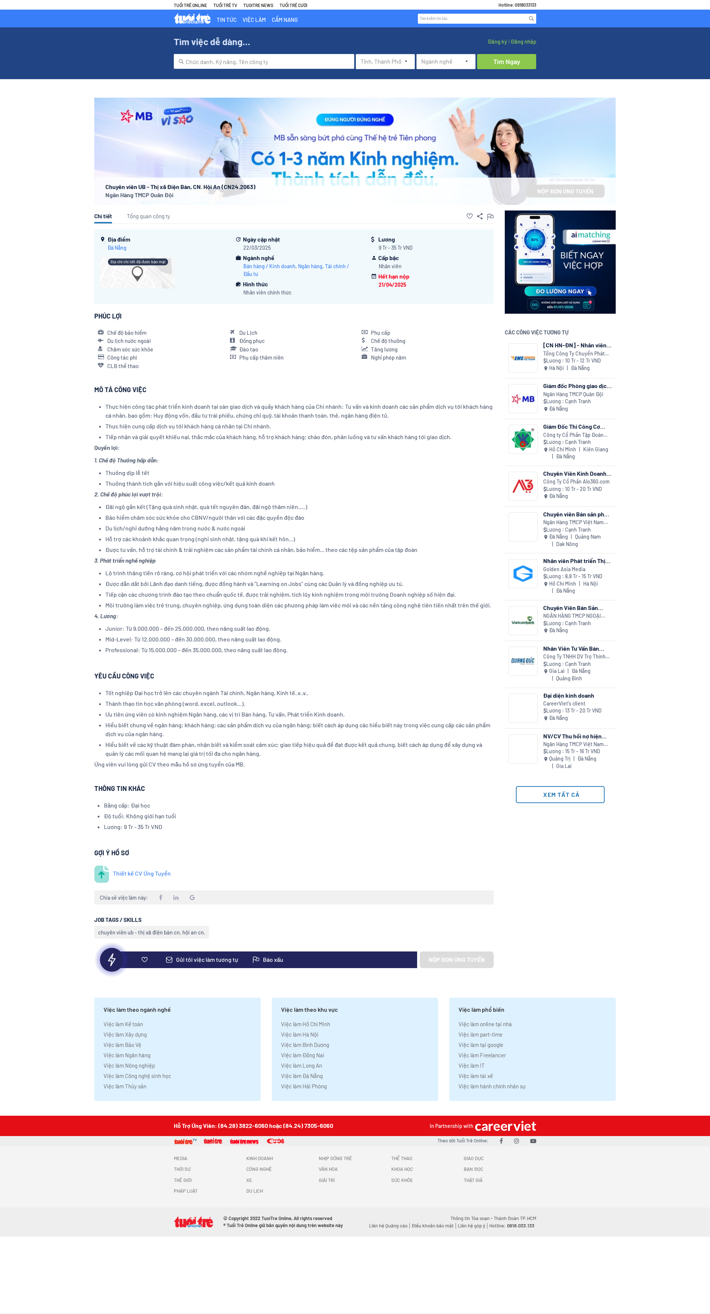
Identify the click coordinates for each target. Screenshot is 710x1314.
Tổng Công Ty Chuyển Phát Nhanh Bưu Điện (574, 353)
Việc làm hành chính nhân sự (492, 1086)
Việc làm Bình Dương (305, 1044)
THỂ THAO (401, 1158)
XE (249, 1180)
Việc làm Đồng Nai (302, 1055)
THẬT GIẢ (473, 1180)
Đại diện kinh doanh (568, 695)
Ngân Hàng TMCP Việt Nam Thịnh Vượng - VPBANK (573, 522)
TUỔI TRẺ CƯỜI (293, 5)
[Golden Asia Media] (523, 573)
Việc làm (254, 19)
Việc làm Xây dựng (125, 1034)
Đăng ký (497, 41)
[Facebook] (501, 1140)
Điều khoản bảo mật (433, 1226)
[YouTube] (533, 1140)
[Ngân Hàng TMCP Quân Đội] (523, 398)
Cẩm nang (285, 19)
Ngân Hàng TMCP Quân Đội (139, 194)
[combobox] (264, 61)
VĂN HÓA (328, 1169)
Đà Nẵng (117, 248)
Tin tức (227, 19)
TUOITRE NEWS (258, 5)
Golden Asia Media (564, 569)
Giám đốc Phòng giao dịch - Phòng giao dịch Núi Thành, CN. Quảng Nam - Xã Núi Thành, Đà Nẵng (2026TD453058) (576, 385)
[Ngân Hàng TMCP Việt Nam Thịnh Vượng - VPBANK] (523, 527)
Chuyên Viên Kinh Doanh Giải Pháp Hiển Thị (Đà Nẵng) (574, 473)
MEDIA (180, 1158)
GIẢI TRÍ (327, 1180)
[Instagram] (516, 1140)
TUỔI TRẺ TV (225, 5)
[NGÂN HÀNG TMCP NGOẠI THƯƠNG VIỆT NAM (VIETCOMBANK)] (523, 620)
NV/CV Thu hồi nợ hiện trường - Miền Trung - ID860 (572, 735)
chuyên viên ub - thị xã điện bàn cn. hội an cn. (151, 932)
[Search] (531, 18)
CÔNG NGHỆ (259, 1169)
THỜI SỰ (182, 1169)
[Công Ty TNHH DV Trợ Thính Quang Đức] (523, 661)
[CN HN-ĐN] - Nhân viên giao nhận (574, 344)
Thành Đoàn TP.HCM (515, 1218)
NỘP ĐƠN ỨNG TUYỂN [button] (565, 191)
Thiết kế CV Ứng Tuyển (142, 873)
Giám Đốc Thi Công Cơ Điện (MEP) (571, 426)
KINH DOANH (259, 1158)
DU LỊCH (254, 1191)
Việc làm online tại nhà (485, 1024)
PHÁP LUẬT (185, 1191)
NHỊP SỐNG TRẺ (335, 1158)
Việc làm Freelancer (482, 1055)
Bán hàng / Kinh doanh (269, 266)
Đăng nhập (523, 41)
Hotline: (511, 1226)
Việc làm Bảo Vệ (122, 1044)
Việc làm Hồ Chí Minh (305, 1024)
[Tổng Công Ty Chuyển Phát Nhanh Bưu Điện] (523, 358)
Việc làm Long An (301, 1065)
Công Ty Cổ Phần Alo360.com (576, 481)
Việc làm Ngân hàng (127, 1055)
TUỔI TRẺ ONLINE (190, 5)
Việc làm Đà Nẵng (302, 1075)
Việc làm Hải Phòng (304, 1086)
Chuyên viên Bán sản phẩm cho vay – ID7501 (577, 514)
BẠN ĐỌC (473, 1169)
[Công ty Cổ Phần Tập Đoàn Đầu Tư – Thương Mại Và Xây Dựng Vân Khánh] (523, 439)
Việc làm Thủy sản (125, 1086)
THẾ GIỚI (183, 1180)
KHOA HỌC (402, 1169)
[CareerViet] (504, 1125)
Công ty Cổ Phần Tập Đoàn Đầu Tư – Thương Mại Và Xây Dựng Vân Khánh (574, 435)
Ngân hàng (310, 266)
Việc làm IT (472, 1065)
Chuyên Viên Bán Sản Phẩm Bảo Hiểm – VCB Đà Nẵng (575, 607)
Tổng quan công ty (148, 216)
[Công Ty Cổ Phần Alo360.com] (523, 486)
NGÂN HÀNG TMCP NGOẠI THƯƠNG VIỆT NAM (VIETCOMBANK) (572, 616)
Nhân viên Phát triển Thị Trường (574, 560)
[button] (470, 216)
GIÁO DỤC (474, 1158)
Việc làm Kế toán (123, 1024)
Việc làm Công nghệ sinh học (137, 1075)
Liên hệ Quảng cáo (388, 1226)
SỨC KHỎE (402, 1180)
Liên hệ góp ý (471, 1226)
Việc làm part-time (481, 1034)
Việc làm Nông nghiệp (129, 1065)
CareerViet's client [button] (564, 703)
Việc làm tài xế (476, 1075)
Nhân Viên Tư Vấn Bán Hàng (571, 648)
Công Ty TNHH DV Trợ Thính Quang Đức (574, 656)
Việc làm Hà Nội (299, 1034)
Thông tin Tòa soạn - (472, 1218)
